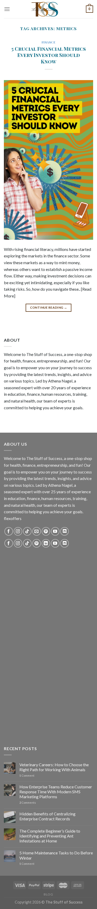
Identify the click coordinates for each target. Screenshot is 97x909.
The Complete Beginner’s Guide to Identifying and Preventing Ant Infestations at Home (49, 835)
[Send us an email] (36, 531)
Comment (26, 775)
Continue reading (48, 307)
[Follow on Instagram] (18, 531)
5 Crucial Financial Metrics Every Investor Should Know (48, 55)
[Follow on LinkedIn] (46, 543)
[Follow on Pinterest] (46, 531)
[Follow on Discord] (64, 531)
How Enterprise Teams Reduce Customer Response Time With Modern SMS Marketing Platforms (55, 791)
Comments (27, 802)
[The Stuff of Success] (48, 9)
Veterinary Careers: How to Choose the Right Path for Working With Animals (54, 767)
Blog (48, 894)
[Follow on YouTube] (55, 531)
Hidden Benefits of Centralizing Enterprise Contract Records (47, 816)
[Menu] (7, 9)
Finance (49, 42)
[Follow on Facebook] (8, 531)
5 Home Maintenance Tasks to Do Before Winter (56, 855)
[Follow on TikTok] (27, 531)
